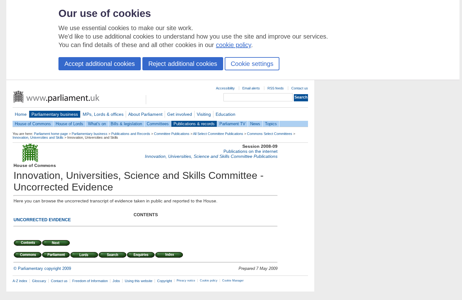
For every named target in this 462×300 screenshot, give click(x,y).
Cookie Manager (233, 280)
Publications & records (194, 123)
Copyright (164, 281)
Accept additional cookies (99, 63)
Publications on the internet (250, 151)
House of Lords (69, 123)
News (255, 123)
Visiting (204, 114)
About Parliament (145, 114)
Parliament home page (51, 134)
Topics (271, 123)
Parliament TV (232, 123)
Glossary (39, 281)
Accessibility (225, 88)
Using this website (138, 281)
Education (225, 114)
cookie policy (233, 44)
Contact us (299, 88)
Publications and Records (130, 134)
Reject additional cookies (182, 63)
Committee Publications (172, 134)
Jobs (116, 281)
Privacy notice (186, 280)
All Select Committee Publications (218, 134)
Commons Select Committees (269, 134)
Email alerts (251, 88)
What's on (97, 123)
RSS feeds (275, 88)
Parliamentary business (54, 114)
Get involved (179, 114)
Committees (158, 123)
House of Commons (33, 123)
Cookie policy (208, 280)
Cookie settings (252, 63)
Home (21, 114)
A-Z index (20, 281)
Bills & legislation (126, 123)
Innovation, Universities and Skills (38, 137)
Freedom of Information (90, 281)
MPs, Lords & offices (103, 114)
